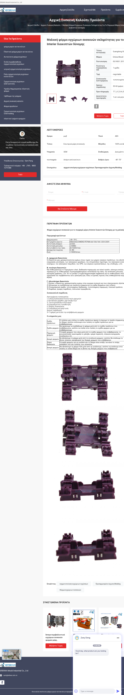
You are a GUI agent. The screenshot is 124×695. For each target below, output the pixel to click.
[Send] (118, 691)
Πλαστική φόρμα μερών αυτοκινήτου (18, 52)
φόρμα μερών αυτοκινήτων (14, 47)
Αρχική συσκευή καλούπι (51, 25)
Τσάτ (20, 174)
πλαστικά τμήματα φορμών (14, 119)
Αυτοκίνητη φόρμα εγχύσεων (15, 57)
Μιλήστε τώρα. (103, 116)
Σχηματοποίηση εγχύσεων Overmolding (14, 112)
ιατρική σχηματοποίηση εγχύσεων (17, 69)
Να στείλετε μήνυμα (67, 209)
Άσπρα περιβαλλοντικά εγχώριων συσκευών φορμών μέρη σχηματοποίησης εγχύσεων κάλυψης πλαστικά (55, 637)
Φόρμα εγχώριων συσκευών (70, 590)
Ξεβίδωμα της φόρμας (12, 96)
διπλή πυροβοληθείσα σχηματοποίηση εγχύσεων (14, 63)
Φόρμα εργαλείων (11, 106)
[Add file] (76, 691)
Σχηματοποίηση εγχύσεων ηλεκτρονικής (14, 83)
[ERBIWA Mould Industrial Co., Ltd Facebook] (96, 106)
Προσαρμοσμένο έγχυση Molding (108, 584)
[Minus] (117, 637)
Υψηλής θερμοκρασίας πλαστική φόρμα (16, 90)
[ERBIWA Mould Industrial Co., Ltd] (8, 10)
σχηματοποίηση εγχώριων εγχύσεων (74, 584)
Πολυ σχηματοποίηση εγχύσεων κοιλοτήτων (16, 75)
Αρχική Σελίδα (33, 25)
